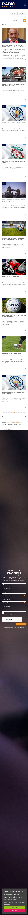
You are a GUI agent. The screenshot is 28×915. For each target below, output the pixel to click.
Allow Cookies (14, 907)
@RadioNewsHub (16, 422)
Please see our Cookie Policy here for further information (14, 903)
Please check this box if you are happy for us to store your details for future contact (15, 613)
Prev (6, 416)
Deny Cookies (14, 910)
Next (22, 416)
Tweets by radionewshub (8, 429)
